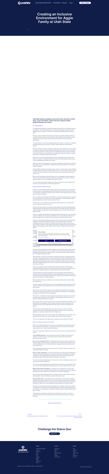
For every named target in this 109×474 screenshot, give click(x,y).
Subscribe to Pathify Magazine (54, 403)
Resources (64, 2)
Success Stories (57, 2)
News (74, 454)
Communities (38, 451)
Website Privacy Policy (21, 466)
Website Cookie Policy (39, 466)
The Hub (37, 450)
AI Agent (37, 454)
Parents (37, 462)
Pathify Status (75, 455)
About (71, 2)
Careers (74, 451)
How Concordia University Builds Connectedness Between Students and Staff (69, 416)
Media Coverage (75, 452)
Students (37, 458)
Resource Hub (56, 448)
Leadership (75, 450)
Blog (55, 451)
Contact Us (75, 456)
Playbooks (56, 455)
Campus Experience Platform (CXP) (43, 2)
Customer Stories (57, 456)
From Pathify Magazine (38, 125)
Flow (37, 455)
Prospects (37, 456)
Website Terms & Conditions (30, 466)
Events (55, 454)
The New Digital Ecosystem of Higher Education (37, 415)
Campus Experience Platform (40, 448)
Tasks (37, 452)
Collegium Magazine (57, 452)
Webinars (56, 450)
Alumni (37, 459)
